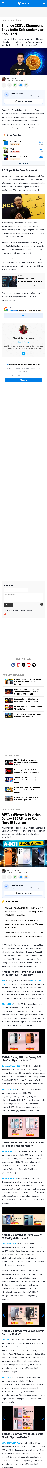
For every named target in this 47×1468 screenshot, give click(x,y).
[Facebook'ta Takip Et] (13, 665)
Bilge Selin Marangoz (15, 78)
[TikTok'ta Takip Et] (34, 665)
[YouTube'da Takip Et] (29, 665)
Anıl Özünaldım (13, 870)
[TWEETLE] (10, 87)
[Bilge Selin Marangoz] (23, 326)
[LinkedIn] (23, 353)
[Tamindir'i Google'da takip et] (23, 312)
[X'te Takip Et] (23, 665)
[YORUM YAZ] (21, 87)
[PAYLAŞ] (4, 87)
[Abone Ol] (26, 85)
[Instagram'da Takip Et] (18, 665)
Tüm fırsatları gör (24, 163)
